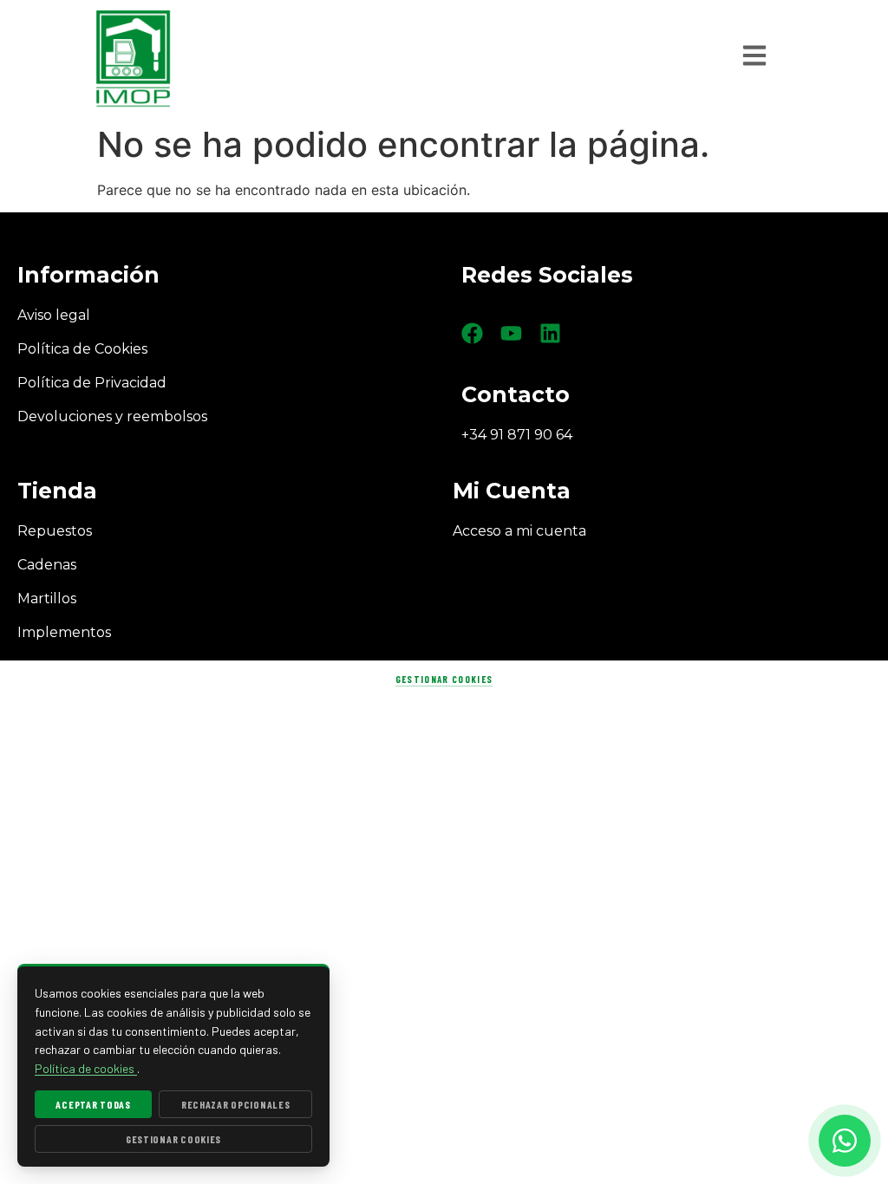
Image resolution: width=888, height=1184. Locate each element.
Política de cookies (86, 1068)
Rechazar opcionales (236, 1104)
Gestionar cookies (444, 679)
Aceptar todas (93, 1104)
